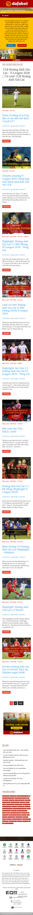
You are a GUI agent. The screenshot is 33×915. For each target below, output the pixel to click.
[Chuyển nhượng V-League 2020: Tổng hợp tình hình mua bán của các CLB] (16, 158)
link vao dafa (24, 813)
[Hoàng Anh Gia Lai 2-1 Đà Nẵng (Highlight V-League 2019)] (16, 468)
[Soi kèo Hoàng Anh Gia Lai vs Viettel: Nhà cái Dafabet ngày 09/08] (16, 649)
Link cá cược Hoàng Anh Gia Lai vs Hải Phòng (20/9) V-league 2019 (15, 309)
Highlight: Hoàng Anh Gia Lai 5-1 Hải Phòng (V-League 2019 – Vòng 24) (15, 246)
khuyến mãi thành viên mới (20, 808)
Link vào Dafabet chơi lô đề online (13, 765)
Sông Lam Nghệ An (17, 819)
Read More (6, 141)
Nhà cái (3, 12)
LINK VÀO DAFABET (7, 10)
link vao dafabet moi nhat (14, 815)
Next (20, 703)
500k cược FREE (19, 10)
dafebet (4, 804)
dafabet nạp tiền (6, 802)
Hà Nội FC (14, 806)
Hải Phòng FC (20, 806)
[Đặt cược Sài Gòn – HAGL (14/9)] (16, 411)
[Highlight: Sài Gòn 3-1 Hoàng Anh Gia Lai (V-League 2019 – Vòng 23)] (16, 350)
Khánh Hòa (14, 810)
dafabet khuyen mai (20, 800)
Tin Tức (12, 110)
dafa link (27, 802)
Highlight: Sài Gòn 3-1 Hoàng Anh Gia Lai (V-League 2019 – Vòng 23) (16, 371)
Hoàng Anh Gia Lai (7, 806)
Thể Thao (5, 110)
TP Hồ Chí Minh (13, 821)
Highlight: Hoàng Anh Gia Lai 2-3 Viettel (15, 608)
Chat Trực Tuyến (18, 907)
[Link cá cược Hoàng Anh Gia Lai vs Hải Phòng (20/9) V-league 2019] (16, 287)
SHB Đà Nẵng (18, 817)
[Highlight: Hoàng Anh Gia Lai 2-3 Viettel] (16, 589)
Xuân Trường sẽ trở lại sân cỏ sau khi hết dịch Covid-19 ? (15, 118)
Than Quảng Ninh (26, 819)
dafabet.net (11, 800)
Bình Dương (13, 796)
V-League (19, 821)
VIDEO (26, 236)
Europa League (18, 804)
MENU (6, 15)
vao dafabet (25, 821)
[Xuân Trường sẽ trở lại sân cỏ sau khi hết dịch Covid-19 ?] (16, 97)
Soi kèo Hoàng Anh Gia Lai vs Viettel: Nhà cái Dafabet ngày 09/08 (15, 669)
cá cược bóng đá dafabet (22, 796)
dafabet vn (22, 802)
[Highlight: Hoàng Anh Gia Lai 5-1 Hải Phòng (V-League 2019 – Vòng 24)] (16, 223)
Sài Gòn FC (9, 819)
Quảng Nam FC (11, 817)
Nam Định (23, 815)
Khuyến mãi (22, 45)
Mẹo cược (5, 236)
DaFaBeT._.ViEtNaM (19, 126)
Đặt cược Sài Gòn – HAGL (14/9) (13, 430)
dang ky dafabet (10, 804)
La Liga (8, 813)
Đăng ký (11, 45)
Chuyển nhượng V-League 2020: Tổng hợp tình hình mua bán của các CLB (15, 180)
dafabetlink (27, 800)
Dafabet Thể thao (15, 802)
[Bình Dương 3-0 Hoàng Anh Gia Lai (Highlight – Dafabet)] (16, 529)
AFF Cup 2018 (6, 796)
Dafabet (6, 800)
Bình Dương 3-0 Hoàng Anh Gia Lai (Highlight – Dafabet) (15, 549)
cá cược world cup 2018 (20, 798)
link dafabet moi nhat (15, 813)
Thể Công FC (5, 821)
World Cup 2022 (9, 823)
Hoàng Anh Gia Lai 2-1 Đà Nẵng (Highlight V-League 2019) (15, 489)
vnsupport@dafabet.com (17, 897)
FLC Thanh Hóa (26, 804)
